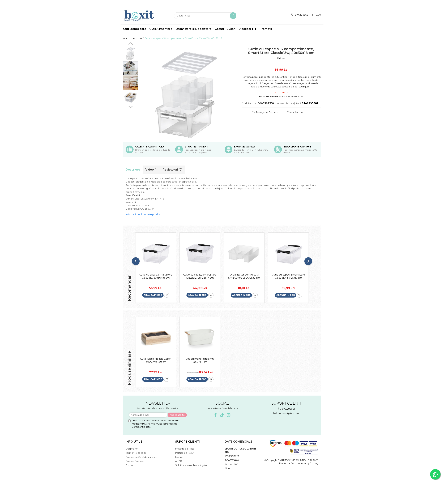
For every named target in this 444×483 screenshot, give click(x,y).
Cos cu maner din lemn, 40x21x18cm (200, 360)
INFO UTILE (134, 441)
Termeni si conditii (136, 452)
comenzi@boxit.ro (288, 413)
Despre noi (132, 448)
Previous (130, 44)
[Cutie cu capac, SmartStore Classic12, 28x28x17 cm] (199, 253)
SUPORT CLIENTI (187, 441)
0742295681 (288, 408)
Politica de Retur (184, 452)
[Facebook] (215, 415)
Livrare (179, 457)
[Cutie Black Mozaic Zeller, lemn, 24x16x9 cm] (155, 337)
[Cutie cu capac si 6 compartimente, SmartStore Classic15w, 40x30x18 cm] (188, 91)
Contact (130, 465)
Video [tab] (151, 169)
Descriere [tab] (133, 169)
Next (130, 106)
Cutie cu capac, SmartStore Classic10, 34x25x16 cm (288, 276)
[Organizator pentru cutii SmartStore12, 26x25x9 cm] (244, 253)
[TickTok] (222, 415)
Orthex (281, 58)
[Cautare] (233, 15)
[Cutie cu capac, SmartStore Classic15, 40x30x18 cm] (155, 253)
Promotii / (138, 38)
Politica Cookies (135, 461)
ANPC (178, 461)
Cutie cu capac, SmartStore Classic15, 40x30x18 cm (155, 276)
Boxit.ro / (128, 38)
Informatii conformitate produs (143, 214)
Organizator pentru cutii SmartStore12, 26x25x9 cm (244, 276)
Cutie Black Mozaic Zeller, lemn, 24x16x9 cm (155, 360)
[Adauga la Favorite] (166, 295)
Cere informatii (295, 112)
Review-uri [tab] (172, 169)
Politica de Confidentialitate (141, 457)
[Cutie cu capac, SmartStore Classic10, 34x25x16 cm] (288, 253)
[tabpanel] (188, 91)
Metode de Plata (184, 448)
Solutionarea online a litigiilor (191, 465)
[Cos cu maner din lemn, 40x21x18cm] (199, 337)
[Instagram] (229, 415)
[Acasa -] (140, 16)
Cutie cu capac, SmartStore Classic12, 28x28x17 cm (199, 276)
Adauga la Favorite (266, 112)
